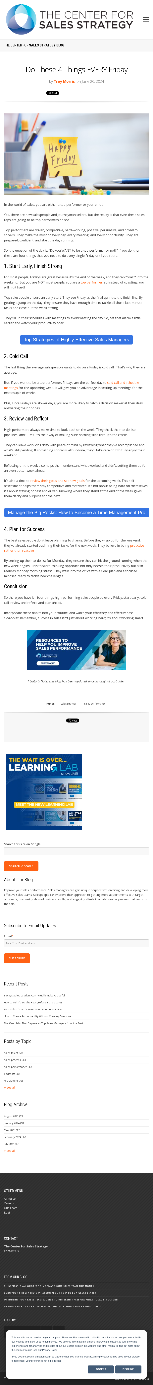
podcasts (12, 1074)
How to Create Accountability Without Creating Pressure (37, 1016)
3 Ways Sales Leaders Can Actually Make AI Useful (34, 995)
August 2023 (13, 1116)
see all (11, 1087)
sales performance (95, 703)
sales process (15, 1060)
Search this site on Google (22, 844)
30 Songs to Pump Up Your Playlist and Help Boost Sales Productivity (52, 1306)
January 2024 (14, 1123)
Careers (9, 1203)
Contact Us (11, 1251)
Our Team (10, 1208)
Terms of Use (141, 1378)
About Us (10, 1199)
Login (7, 1212)
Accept (100, 1369)
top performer (91, 282)
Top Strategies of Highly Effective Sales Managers (76, 339)
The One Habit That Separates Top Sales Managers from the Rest (43, 1023)
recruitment (13, 1080)
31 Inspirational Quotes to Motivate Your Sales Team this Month (49, 1286)
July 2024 (11, 1144)
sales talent (13, 1053)
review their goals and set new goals (57, 480)
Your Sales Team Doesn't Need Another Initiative (33, 1009)
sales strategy (68, 703)
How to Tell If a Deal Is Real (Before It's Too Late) (33, 1002)
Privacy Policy (121, 1378)
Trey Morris (64, 81)
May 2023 (12, 1130)
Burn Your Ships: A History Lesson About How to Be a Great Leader (50, 1292)
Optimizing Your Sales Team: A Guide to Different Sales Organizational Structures (61, 1299)
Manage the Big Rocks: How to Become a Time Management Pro (76, 512)
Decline (128, 1369)
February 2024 (15, 1137)
